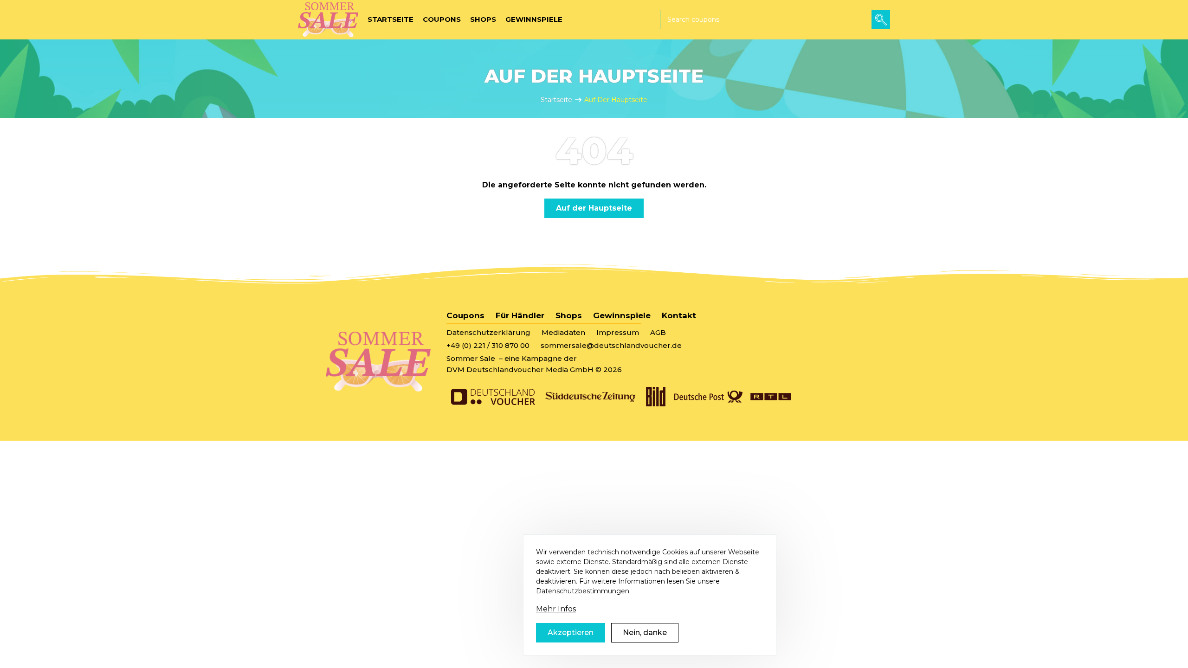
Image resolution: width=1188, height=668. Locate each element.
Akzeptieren (571, 632)
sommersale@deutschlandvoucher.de (611, 345)
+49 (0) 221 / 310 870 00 (487, 345)
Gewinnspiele (622, 315)
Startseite (556, 100)
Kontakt (679, 315)
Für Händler (520, 315)
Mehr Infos (556, 608)
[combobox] (775, 19)
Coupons (465, 315)
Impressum (617, 332)
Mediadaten (563, 332)
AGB (658, 332)
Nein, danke (645, 632)
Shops (568, 315)
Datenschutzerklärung (488, 332)
